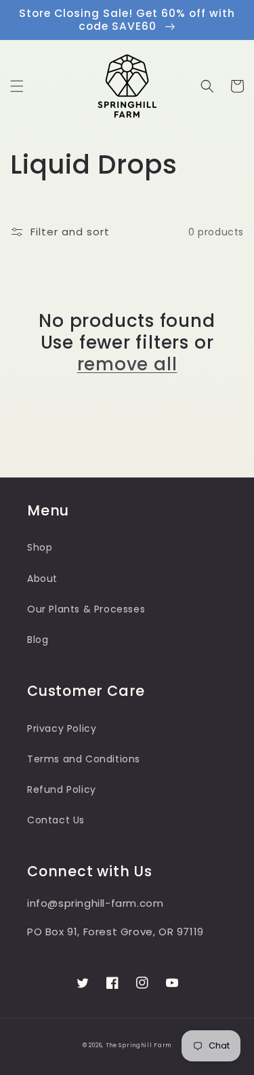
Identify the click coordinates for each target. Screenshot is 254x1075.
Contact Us (56, 820)
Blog (37, 639)
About (42, 578)
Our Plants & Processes (86, 609)
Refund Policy (61, 789)
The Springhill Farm (138, 1045)
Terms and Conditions (83, 759)
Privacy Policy (61, 728)
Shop (39, 547)
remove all (127, 364)
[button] (17, 86)
